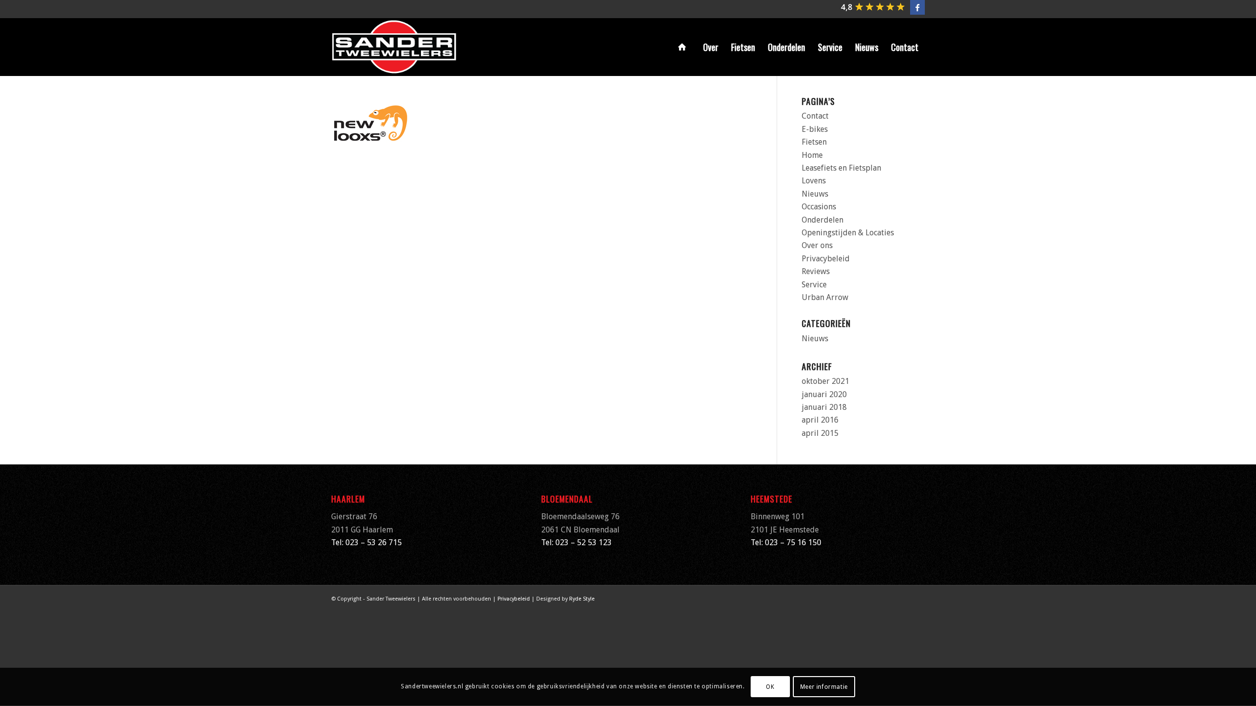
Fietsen (814, 142)
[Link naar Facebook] (917, 7)
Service (814, 284)
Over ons (817, 245)
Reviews (816, 271)
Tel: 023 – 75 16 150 (786, 542)
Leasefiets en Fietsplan (841, 168)
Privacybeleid (826, 258)
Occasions (819, 206)
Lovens (814, 180)
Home (812, 155)
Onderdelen (822, 220)
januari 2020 (824, 394)
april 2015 (820, 433)
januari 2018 (824, 407)
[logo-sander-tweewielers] (394, 47)
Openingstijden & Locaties (848, 232)
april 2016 (820, 420)
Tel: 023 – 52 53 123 (576, 542)
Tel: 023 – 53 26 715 (366, 542)
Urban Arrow (825, 297)
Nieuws (815, 194)
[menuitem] (684, 47)
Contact (815, 116)
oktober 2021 (825, 381)
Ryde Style (582, 599)
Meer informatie (824, 686)
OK (770, 686)
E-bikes (815, 129)
